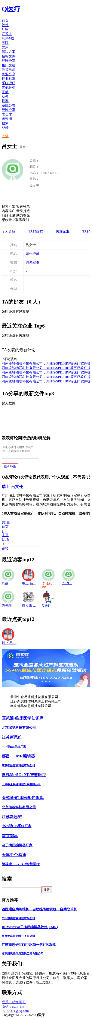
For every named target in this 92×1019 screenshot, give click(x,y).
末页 (5, 535)
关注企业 (63, 231)
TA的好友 (35, 231)
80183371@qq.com (15, 1011)
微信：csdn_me (13, 1006)
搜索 (5, 123)
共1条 (6, 522)
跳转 (5, 548)
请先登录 (32, 253)
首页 (5, 527)
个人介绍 (8, 231)
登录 (5, 128)
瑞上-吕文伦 (12, 486)
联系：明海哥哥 (14, 1002)
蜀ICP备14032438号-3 (61, 1015)
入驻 (5, 136)
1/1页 (5, 539)
